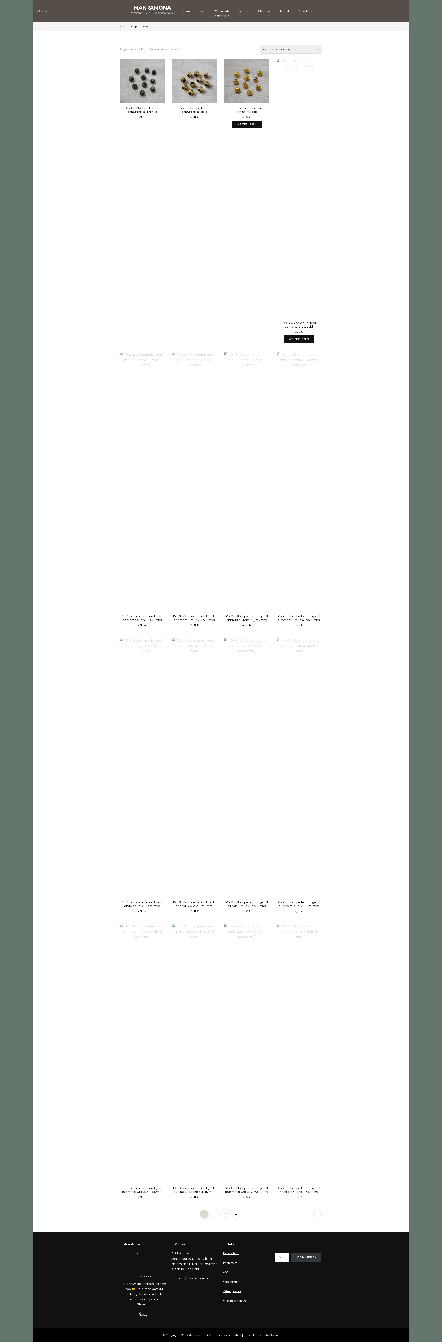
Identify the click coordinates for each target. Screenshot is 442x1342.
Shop (202, 11)
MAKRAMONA (152, 7)
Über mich (265, 11)
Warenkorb (221, 11)
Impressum (230, 1263)
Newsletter (306, 11)
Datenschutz (231, 1253)
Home (187, 11)
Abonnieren (306, 1257)
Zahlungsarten (232, 1291)
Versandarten (231, 1281)
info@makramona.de (194, 1278)
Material (244, 11)
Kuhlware (272, 1335)
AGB (226, 1272)
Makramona (196, 1335)
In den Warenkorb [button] (142, 82)
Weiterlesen (247, 124)
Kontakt (285, 11)
